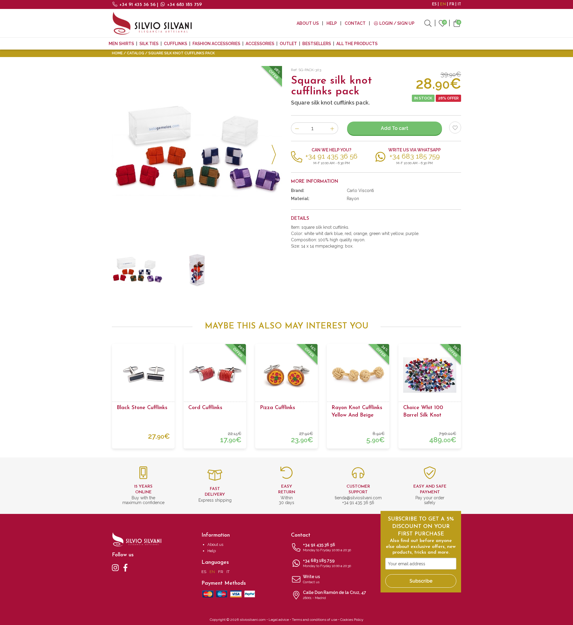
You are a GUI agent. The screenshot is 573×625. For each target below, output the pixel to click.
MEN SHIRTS (121, 43)
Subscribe (420, 581)
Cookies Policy (351, 620)
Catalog (135, 53)
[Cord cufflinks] (214, 375)
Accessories (260, 43)
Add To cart (394, 128)
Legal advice (279, 620)
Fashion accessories (216, 43)
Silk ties (148, 43)
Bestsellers (316, 43)
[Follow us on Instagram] (115, 567)
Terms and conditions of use (314, 620)
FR (451, 4)
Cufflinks (175, 43)
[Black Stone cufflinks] (143, 375)
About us (308, 23)
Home (117, 53)
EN (443, 4)
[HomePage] (152, 23)
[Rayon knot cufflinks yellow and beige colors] (358, 375)
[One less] (297, 128)
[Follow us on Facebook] (125, 567)
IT (459, 4)
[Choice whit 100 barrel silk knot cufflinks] (429, 375)
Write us (311, 579)
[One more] (332, 128)
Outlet (288, 43)
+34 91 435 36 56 (137, 4)
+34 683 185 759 (184, 4)
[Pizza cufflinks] (286, 375)
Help (331, 23)
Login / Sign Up (396, 23)
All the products (357, 43)
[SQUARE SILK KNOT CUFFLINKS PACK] (197, 151)
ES (434, 4)
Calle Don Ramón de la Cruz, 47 (334, 595)
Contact (355, 23)
